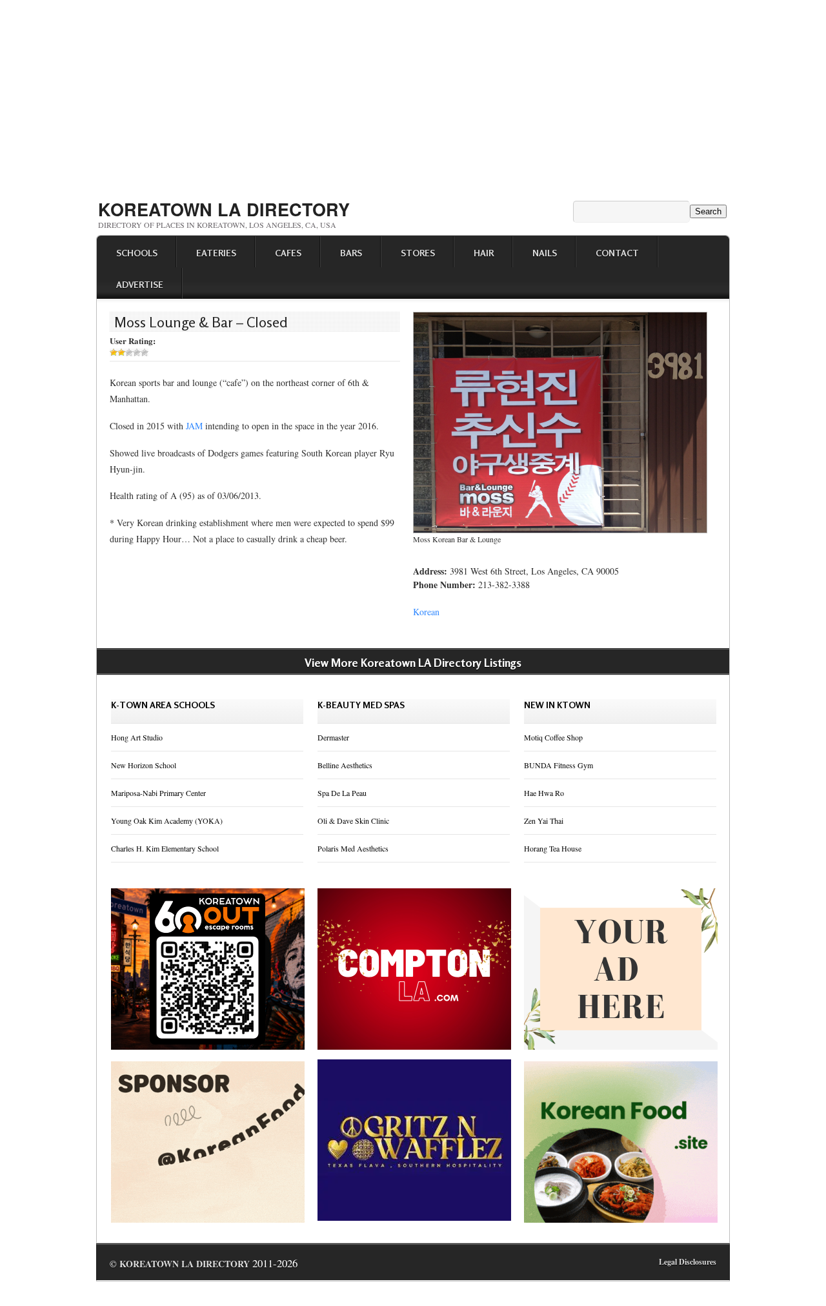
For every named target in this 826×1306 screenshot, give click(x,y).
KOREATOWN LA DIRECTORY (224, 209)
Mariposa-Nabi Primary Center (158, 793)
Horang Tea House (552, 848)
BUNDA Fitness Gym (558, 765)
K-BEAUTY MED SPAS (361, 704)
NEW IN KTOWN (557, 704)
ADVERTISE (139, 284)
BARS (351, 252)
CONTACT (617, 252)
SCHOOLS (136, 252)
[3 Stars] (129, 352)
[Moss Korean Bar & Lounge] (560, 530)
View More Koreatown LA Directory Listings (413, 662)
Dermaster (333, 737)
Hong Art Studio (137, 737)
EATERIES (216, 252)
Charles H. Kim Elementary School (165, 848)
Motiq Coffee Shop (553, 737)
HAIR (484, 252)
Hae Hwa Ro (544, 793)
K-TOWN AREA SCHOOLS (163, 704)
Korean (426, 612)
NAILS (544, 252)
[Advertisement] (413, 95)
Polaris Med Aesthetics (352, 848)
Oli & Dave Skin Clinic (353, 820)
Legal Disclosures (687, 1261)
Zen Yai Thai (543, 820)
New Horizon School (143, 765)
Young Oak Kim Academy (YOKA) (167, 820)
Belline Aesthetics (344, 765)
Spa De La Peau (342, 793)
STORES (418, 252)
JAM (194, 426)
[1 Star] (113, 352)
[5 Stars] (144, 352)
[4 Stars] (137, 352)
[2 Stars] (121, 352)
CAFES (288, 252)
